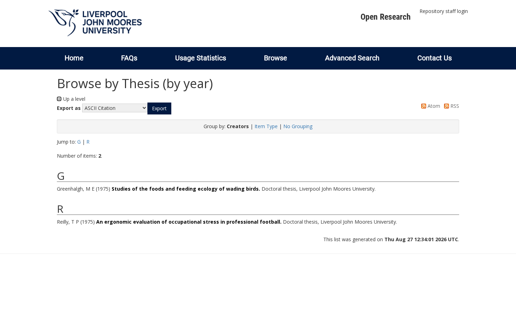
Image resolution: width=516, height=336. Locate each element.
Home (74, 58)
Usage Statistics (200, 58)
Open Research (385, 17)
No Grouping (297, 126)
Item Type (266, 126)
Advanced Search (352, 58)
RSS (454, 106)
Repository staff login (443, 11)
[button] (159, 108)
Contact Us (434, 58)
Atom (433, 106)
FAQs (129, 58)
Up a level (73, 98)
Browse (275, 58)
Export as (69, 108)
